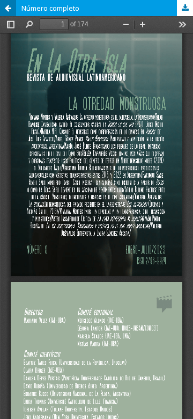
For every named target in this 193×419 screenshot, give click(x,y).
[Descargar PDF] (185, 8)
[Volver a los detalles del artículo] (8, 8)
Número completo (50, 8)
